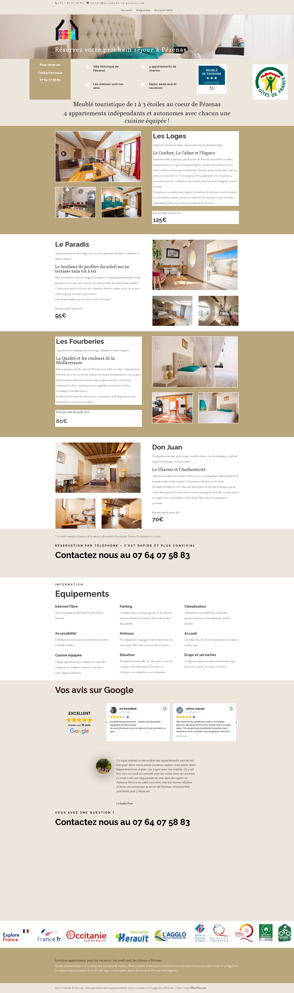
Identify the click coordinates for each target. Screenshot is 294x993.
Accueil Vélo (164, 10)
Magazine (143, 10)
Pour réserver (50, 65)
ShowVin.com (198, 988)
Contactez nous (50, 73)
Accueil (126, 10)
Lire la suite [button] (181, 736)
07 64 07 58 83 (50, 80)
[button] (236, 722)
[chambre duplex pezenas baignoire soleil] (75, 217)
